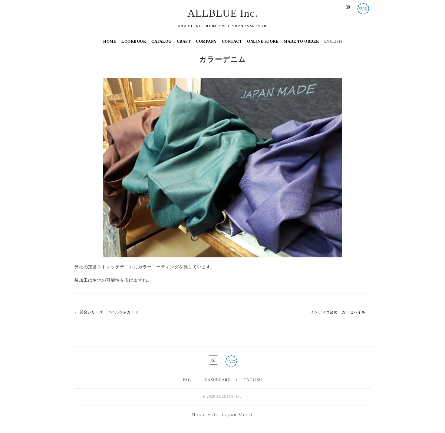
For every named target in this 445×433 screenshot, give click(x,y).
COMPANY (206, 41)
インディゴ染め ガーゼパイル (340, 312)
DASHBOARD (218, 380)
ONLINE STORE (263, 41)
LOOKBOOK (133, 41)
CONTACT (232, 41)
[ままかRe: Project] (363, 7)
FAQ (187, 380)
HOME (109, 41)
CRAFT (184, 41)
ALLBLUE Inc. (222, 13)
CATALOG (161, 41)
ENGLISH (253, 380)
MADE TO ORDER (301, 41)
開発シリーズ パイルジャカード (106, 312)
